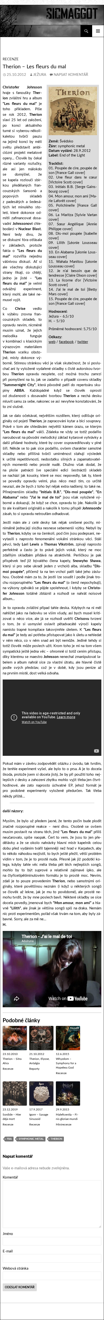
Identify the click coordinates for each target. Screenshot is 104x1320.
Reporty (34, 1068)
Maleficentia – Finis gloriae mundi (67, 1116)
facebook (66, 342)
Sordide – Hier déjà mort (12, 1116)
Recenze (11, 59)
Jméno (8, 1234)
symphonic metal (31, 1139)
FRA (9, 1139)
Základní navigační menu (98, 31)
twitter (82, 342)
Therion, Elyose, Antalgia (39, 1061)
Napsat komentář (71, 75)
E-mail (8, 1251)
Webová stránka (15, 1268)
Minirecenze (63, 1124)
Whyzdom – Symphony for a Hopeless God (66, 1063)
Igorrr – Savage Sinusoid (38, 1116)
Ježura (39, 75)
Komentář (10, 1177)
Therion (56, 1139)
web (52, 342)
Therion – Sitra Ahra (12, 1061)
